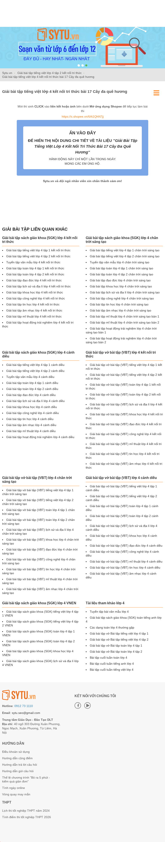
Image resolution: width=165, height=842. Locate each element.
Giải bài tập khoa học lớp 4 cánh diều (31, 407)
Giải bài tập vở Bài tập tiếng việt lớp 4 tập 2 (119, 639)
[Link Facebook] (78, 705)
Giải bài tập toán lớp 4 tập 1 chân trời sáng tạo (121, 268)
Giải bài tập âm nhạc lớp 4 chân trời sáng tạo (120, 310)
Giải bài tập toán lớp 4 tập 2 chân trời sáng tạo (121, 274)
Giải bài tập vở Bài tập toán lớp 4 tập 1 (116, 645)
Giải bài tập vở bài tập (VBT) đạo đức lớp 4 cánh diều (126, 545)
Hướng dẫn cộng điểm (17, 758)
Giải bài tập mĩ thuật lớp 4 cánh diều (31, 431)
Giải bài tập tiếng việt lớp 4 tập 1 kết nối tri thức (38, 250)
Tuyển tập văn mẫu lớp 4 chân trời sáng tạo (119, 262)
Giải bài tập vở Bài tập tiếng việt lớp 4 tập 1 (119, 633)
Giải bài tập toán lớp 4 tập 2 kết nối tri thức (35, 274)
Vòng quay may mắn (16, 794)
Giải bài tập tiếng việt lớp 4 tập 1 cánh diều (35, 365)
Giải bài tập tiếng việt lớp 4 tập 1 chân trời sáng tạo (124, 250)
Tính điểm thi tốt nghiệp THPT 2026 (26, 817)
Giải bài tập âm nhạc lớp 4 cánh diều (31, 425)
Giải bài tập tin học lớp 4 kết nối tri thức (33, 304)
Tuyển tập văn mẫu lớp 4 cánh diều (30, 377)
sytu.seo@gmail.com (26, 713)
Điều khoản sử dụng (16, 751)
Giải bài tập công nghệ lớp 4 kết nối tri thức (35, 298)
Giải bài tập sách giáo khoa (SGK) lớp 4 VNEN (39, 603)
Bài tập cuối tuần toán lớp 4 (108, 657)
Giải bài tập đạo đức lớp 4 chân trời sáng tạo (120, 280)
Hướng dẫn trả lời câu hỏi (19, 764)
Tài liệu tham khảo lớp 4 (105, 603)
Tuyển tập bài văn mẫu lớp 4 (109, 611)
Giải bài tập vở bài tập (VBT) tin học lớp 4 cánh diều (125, 567)
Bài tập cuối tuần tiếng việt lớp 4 (111, 669)
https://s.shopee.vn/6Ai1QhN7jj (83, 116)
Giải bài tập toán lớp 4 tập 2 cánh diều (32, 389)
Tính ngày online (13, 788)
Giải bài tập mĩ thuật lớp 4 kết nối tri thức (34, 316)
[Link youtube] (87, 705)
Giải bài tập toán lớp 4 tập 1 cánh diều (32, 383)
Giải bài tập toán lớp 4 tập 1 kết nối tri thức (35, 268)
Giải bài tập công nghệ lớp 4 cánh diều (32, 413)
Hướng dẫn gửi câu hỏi (18, 771)
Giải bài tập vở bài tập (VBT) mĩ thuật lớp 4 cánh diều (126, 561)
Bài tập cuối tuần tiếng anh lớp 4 (112, 663)
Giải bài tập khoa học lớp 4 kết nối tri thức (34, 292)
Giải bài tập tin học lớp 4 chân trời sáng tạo (119, 304)
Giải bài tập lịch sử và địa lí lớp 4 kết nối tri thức (38, 286)
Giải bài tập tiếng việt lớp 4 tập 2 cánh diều (35, 371)
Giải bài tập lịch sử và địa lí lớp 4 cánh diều (35, 401)
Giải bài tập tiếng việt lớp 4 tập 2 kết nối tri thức (38, 256)
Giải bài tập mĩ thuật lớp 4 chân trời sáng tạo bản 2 (124, 322)
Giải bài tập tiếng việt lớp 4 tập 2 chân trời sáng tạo (124, 256)
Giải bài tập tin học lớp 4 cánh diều (29, 419)
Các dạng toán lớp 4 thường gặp (112, 627)
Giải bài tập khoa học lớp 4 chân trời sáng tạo (121, 286)
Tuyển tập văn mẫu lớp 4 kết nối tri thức (33, 262)
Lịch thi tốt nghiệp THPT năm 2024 (26, 810)
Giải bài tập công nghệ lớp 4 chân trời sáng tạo (122, 298)
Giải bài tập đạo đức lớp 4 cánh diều (31, 395)
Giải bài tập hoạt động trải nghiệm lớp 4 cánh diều (40, 437)
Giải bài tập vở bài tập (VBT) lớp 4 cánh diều (121, 478)
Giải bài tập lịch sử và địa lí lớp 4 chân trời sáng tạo (125, 292)
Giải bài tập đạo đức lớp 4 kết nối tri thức (34, 280)
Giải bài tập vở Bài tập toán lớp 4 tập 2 (116, 651)
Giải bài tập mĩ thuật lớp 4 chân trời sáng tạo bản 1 (124, 316)
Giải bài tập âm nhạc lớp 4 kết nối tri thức (34, 310)
